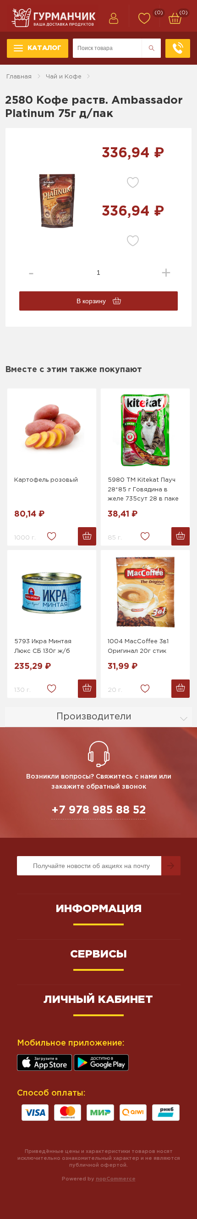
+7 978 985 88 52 (98, 810)
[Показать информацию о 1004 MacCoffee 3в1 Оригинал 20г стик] (145, 591)
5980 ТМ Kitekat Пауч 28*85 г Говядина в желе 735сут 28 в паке (143, 490)
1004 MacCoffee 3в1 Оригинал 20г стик (138, 646)
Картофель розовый (46, 480)
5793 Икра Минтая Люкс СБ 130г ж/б (42, 646)
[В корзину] (87, 536)
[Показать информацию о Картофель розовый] (51, 430)
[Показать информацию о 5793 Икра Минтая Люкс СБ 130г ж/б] (51, 591)
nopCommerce (116, 1179)
